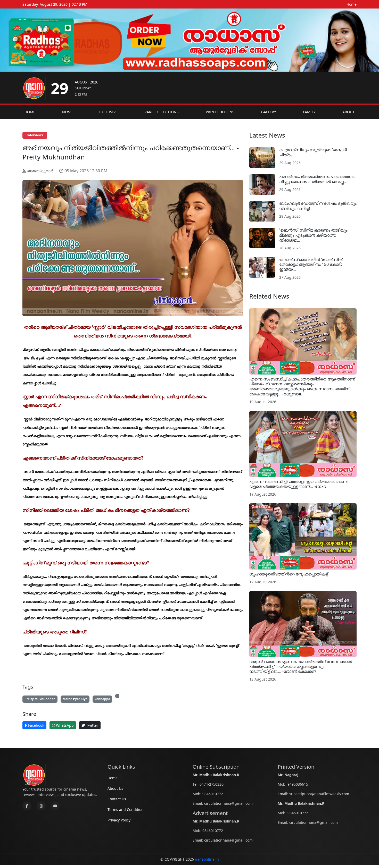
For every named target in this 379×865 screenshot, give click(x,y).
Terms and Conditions (126, 809)
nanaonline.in (207, 859)
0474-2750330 (212, 784)
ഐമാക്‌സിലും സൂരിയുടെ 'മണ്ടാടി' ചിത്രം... (313, 152)
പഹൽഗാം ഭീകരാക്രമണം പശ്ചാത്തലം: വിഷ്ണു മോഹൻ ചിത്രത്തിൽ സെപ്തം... (317, 179)
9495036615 (297, 784)
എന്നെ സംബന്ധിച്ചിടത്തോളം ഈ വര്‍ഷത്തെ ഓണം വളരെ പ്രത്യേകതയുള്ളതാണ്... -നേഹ (298, 484)
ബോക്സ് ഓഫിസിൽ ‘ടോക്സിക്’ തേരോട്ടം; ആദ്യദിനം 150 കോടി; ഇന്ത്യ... (311, 264)
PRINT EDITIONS (220, 111)
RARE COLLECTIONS (161, 111)
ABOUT (348, 111)
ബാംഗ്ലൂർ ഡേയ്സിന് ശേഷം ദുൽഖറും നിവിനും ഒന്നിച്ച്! (318, 205)
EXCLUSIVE (108, 111)
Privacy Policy (119, 820)
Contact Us (117, 798)
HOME (29, 111)
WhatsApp (64, 725)
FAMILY (309, 111)
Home (352, 4)
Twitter (91, 725)
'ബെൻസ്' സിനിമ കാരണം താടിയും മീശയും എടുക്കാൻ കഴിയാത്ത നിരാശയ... (313, 235)
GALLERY (268, 111)
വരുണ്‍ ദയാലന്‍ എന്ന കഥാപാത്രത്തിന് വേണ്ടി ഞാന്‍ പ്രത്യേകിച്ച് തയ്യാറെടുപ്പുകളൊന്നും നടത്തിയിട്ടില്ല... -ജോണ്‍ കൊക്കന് (300, 666)
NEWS (67, 111)
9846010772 (212, 793)
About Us (115, 788)
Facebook (35, 725)
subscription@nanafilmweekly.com (319, 793)
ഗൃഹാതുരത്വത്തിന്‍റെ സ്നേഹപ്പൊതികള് (288, 574)
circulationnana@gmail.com (228, 803)
